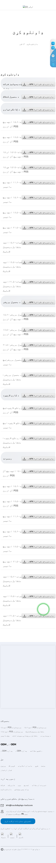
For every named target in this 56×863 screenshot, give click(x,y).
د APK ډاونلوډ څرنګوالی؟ (40, 84)
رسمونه (7, 458)
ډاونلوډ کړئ (32, 44)
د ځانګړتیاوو (11, 109)
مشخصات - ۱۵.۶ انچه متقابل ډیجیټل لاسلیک (14, 247)
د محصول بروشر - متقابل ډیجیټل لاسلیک (12, 379)
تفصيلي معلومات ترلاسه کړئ (18, 821)
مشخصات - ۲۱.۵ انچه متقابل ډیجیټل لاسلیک (14, 286)
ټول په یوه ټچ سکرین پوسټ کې (31, 855)
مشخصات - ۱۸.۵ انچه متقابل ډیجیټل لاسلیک (14, 266)
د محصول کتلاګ (11, 96)
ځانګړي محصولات (23, 852)
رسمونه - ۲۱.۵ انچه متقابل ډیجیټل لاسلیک (14, 620)
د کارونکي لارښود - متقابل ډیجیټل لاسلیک (14, 442)
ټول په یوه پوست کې (9, 855)
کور (20, 44)
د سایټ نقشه (11, 852)
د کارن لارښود (11, 395)
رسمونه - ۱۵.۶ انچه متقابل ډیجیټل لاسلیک (14, 581)
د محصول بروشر (12, 302)
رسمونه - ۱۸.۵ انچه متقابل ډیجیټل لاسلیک (14, 600)
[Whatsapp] (43, 609)
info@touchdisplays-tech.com (19, 805)
